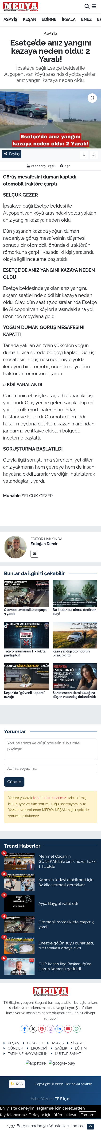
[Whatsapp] (77, 1029)
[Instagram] (50, 1029)
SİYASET (78, 1043)
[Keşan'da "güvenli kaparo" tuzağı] (26, 676)
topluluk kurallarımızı (50, 798)
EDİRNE (49, 19)
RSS (19, 1084)
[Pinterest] (42, 1029)
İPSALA (68, 19)
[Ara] (87, 6)
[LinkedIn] (59, 1029)
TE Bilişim (62, 1099)
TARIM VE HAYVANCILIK (27, 1054)
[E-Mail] (34, 554)
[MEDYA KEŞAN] (20, 6)
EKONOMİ (39, 1048)
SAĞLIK (61, 1048)
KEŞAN (29, 19)
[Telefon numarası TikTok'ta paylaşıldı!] (26, 634)
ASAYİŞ (10, 19)
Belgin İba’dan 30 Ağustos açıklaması (50, 1125)
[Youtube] (68, 1029)
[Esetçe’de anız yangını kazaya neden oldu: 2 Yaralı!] (50, 118)
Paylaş (14, 154)
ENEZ (86, 19)
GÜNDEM (15, 1048)
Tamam (87, 1114)
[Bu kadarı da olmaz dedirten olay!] (75, 593)
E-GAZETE (35, 1043)
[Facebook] (24, 1029)
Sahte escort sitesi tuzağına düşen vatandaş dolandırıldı (74, 695)
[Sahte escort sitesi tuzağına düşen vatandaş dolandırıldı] (75, 676)
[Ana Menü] (94, 6)
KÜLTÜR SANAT (68, 1054)
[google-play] (62, 1063)
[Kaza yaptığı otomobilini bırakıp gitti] (75, 634)
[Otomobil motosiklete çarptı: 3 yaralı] (26, 593)
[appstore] (36, 1063)
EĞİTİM (81, 1048)
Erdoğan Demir (44, 544)
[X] (33, 1029)
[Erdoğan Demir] (15, 546)
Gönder (14, 781)
